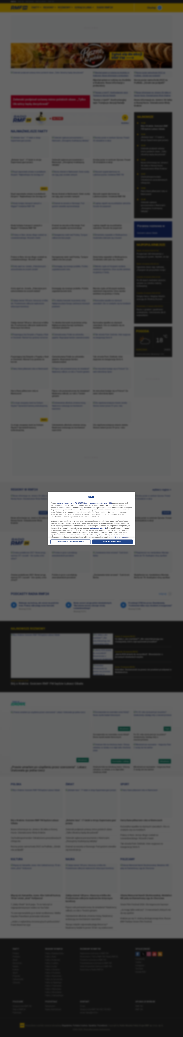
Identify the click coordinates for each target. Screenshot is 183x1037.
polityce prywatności (98, 528)
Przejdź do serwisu (112, 542)
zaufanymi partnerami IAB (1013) (70, 503)
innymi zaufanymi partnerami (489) (98, 503)
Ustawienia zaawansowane (71, 542)
